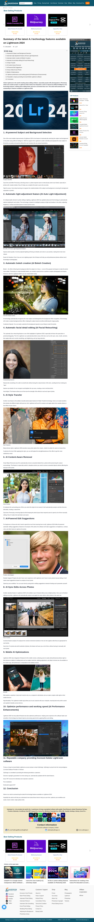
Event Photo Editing (25, 906)
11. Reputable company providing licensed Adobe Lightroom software (24, 76)
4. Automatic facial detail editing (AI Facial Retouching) (20, 60)
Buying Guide (45, 3)
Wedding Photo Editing (26, 908)
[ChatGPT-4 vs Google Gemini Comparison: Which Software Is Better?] (14, 872)
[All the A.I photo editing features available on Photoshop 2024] (58, 872)
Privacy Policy (39, 906)
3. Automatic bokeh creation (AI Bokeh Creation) (18, 58)
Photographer (68, 893)
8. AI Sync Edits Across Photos (13, 69)
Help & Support (40, 895)
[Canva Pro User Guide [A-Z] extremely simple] (36, 872)
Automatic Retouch (25, 901)
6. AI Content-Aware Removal (13, 65)
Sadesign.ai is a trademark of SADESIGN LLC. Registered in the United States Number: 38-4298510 (28, 919)
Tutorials (67, 901)
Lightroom (67, 895)
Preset (53, 893)
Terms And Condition (41, 903)
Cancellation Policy (41, 901)
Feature (22, 889)
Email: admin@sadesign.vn (82, 919)
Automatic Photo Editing (26, 898)
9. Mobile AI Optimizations (12, 72)
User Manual (53, 3)
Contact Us (38, 908)
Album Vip (54, 898)
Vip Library (54, 895)
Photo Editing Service (57, 903)
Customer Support (42, 889)
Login (87, 3)
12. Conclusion (9, 79)
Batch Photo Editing (25, 895)
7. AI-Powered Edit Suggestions (14, 67)
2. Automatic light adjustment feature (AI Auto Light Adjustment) (22, 55)
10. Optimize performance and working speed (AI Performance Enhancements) (26, 74)
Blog (74, 3)
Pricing (39, 3)
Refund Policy (39, 898)
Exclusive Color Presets (26, 893)
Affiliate (70, 3)
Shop (35, 3)
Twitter (10, 903)
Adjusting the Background (26, 911)
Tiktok (10, 901)
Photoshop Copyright (57, 901)
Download (60, 3)
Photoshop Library (24, 914)
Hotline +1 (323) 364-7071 (64, 919)
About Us (38, 893)
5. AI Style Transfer (10, 62)
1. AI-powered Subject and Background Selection (18, 53)
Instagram (11, 896)
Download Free (80, 3)
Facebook (11, 894)
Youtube (10, 898)
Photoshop (67, 898)
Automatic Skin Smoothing (27, 903)
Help (65, 3)
